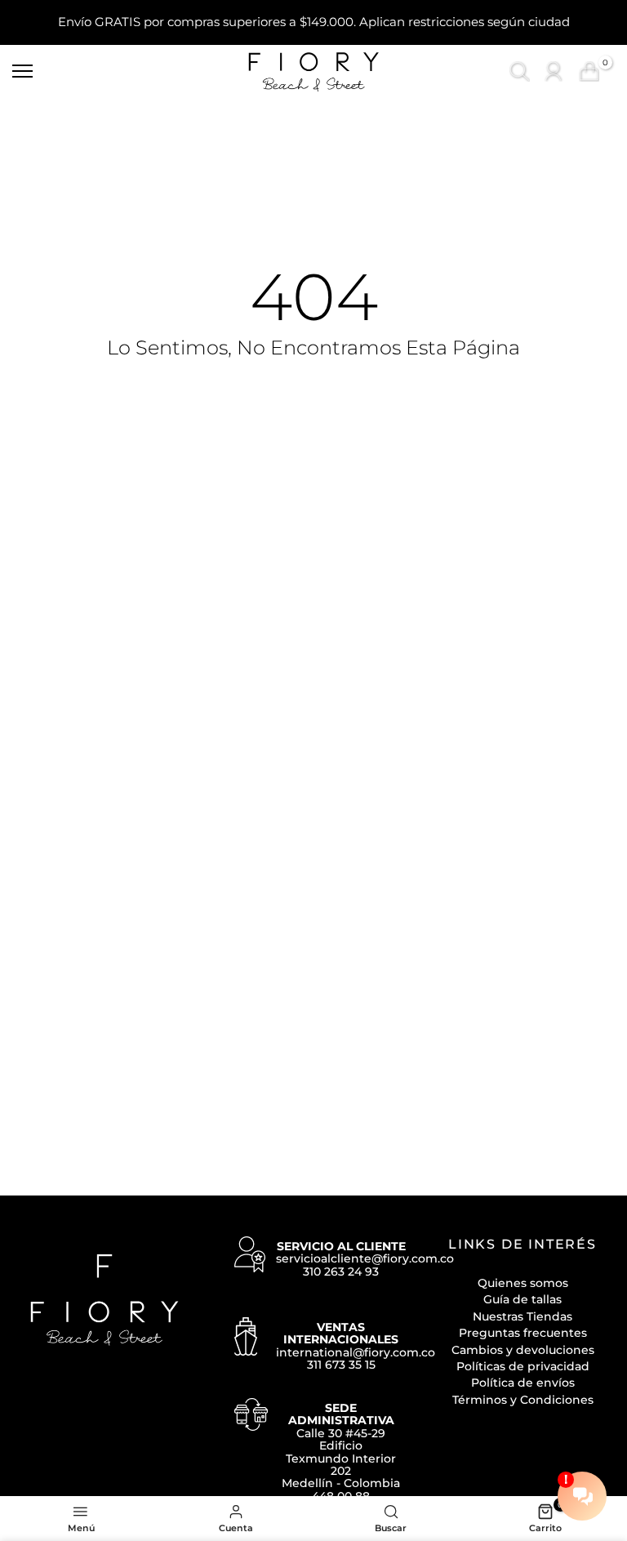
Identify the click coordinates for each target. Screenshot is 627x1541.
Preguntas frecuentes (523, 1332)
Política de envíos (523, 1382)
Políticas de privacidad (522, 1366)
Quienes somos (523, 1283)
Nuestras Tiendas (522, 1316)
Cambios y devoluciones (522, 1350)
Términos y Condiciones (523, 1399)
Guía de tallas (522, 1299)
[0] (589, 71)
